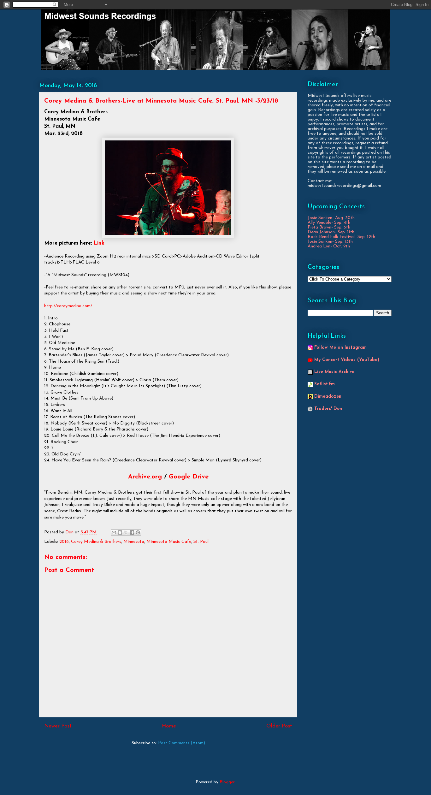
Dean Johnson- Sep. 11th (331, 232)
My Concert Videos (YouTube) (346, 360)
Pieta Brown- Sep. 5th (329, 227)
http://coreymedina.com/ (68, 306)
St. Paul (201, 541)
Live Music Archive (334, 372)
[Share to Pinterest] (138, 532)
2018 (64, 541)
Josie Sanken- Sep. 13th (330, 241)
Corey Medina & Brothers (96, 541)
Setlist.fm (324, 384)
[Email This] (114, 532)
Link (99, 243)
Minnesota (133, 541)
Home (169, 726)
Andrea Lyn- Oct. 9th (329, 246)
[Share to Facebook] (132, 532)
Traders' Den (328, 408)
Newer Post (58, 726)
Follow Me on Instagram (340, 347)
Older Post (279, 726)
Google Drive (189, 477)
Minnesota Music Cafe (168, 541)
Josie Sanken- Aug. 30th (331, 218)
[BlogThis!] (120, 532)
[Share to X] (126, 532)
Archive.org (145, 477)
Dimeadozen (327, 396)
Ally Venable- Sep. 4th (329, 222)
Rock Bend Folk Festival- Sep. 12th (341, 236)
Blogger (227, 782)
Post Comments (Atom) (181, 743)
